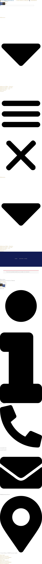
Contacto (2, 91)
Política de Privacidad (4, 556)
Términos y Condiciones (4, 558)
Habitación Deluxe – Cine (5, 88)
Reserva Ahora (3, 281)
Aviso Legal (2, 555)
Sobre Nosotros (3, 90)
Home (16, 258)
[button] (21, 134)
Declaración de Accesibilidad (5, 557)
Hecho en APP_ (3, 287)
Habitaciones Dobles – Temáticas (6, 86)
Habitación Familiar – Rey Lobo (6, 87)
